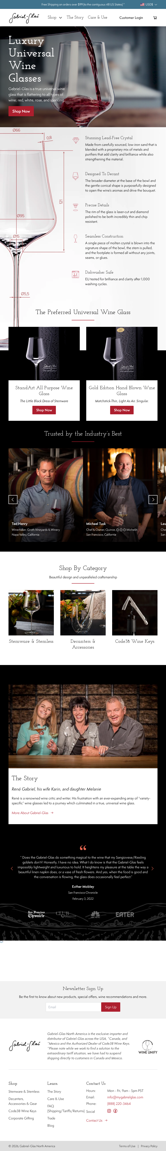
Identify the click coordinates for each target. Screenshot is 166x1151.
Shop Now (21, 111)
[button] (36, 914)
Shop (52, 18)
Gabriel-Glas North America (37, 1146)
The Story (54, 1091)
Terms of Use (127, 1146)
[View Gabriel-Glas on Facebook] (115, 1111)
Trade (51, 1118)
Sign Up (110, 1007)
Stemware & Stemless (24, 1091)
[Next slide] (153, 499)
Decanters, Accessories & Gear (23, 1101)
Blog (50, 1125)
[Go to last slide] (13, 499)
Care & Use (55, 1099)
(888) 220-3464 (119, 1103)
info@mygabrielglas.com (125, 1097)
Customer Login (131, 17)
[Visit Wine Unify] (147, 1046)
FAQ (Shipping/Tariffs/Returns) (63, 1108)
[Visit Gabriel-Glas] (25, 1046)
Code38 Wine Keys (22, 1111)
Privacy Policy (149, 1146)
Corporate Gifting (21, 1118)
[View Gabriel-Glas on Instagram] (109, 1111)
